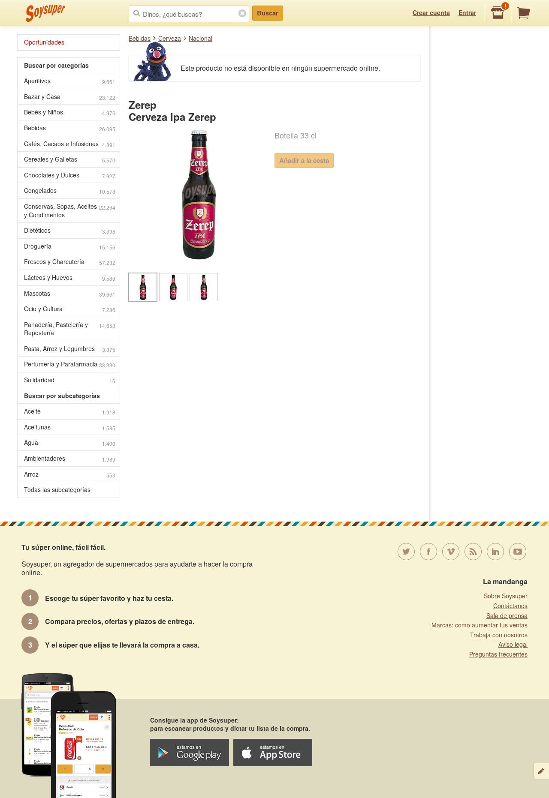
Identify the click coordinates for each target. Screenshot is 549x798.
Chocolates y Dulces (69, 175)
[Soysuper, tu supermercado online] (46, 13)
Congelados (69, 190)
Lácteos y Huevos (69, 277)
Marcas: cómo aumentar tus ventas (479, 625)
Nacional (200, 38)
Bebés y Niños (69, 112)
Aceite (69, 411)
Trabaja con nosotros (499, 634)
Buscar (267, 13)
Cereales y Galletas (69, 159)
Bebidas (140, 38)
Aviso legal (513, 644)
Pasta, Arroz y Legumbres (69, 348)
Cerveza (169, 38)
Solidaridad (69, 379)
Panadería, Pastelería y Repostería (69, 328)
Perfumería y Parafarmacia (69, 364)
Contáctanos (510, 605)
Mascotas (69, 293)
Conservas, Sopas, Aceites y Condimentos (69, 210)
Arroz (69, 474)
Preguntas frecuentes (498, 654)
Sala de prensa (507, 615)
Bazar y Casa (69, 96)
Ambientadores (69, 458)
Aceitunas (69, 427)
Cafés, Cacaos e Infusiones (69, 143)
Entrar (467, 12)
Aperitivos (69, 80)
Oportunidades (44, 42)
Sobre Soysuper (506, 595)
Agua (69, 442)
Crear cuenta (431, 12)
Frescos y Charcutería (69, 261)
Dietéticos (69, 230)
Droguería (69, 246)
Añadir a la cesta (304, 160)
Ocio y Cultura (69, 308)
